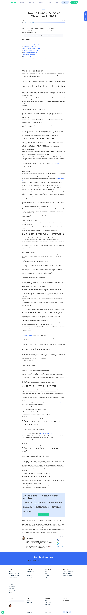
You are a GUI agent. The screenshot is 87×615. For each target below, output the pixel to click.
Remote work (29, 577)
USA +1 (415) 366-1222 (15, 600)
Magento (46, 577)
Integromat (47, 575)
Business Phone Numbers (14, 573)
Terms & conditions (48, 612)
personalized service (27, 335)
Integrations (31, 2)
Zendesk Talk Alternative (67, 575)
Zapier (46, 582)
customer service (58, 163)
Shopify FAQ (47, 604)
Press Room (29, 602)
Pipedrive (46, 579)
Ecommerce (29, 573)
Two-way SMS (12, 588)
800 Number (11, 594)
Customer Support (30, 571)
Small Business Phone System (15, 579)
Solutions (22, 2)
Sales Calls (11, 584)
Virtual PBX (11, 582)
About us (28, 600)
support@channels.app (17, 605)
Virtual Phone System (13, 580)
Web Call (10, 592)
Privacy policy (29, 612)
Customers (24, 215)
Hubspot (46, 573)
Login (65, 2)
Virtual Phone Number (13, 590)
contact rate (51, 402)
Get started (43, 514)
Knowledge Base (48, 602)
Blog (57, 2)
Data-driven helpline (13, 577)
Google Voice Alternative (68, 571)
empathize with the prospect (46, 433)
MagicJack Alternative (67, 573)
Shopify (46, 580)
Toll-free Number (12, 586)
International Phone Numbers (14, 575)
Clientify (46, 571)
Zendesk (46, 584)
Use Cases (41, 2)
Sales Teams (29, 575)
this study (62, 402)
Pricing (50, 2)
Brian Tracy (52, 35)
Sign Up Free (74, 2)
